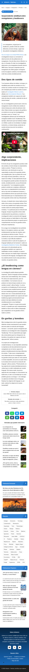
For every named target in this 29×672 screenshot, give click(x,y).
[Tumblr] (12, 417)
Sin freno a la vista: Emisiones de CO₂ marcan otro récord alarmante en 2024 (13, 489)
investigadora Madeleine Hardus (10, 245)
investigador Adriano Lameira (15, 92)
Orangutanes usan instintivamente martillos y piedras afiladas (10, 613)
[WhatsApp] (12, 413)
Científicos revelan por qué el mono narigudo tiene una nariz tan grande (11, 450)
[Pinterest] (22, 417)
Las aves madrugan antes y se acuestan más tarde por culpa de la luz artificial (11, 443)
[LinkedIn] (17, 417)
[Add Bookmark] (16, 11)
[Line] (7, 417)
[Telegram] (22, 413)
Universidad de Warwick (14, 94)
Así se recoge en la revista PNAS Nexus (13, 54)
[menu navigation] (2, 2)
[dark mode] (24, 2)
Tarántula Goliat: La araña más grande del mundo (11, 599)
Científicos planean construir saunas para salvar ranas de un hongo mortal (11, 435)
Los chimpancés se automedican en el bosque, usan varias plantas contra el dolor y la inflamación (10, 429)
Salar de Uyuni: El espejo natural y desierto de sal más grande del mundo (10, 587)
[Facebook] (7, 413)
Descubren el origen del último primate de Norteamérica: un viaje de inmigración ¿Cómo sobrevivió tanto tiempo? (11, 457)
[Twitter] (17, 413)
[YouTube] (19, 647)
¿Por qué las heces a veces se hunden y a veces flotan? (11, 573)
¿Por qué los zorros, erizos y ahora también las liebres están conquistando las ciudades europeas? (11, 465)
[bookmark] (26, 2)
